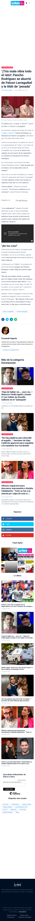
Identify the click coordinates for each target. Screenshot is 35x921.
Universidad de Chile (21, 807)
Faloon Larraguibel (8, 311)
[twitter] (7, 319)
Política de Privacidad (24, 917)
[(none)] (5, 330)
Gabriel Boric (15, 804)
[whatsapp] (15, 319)
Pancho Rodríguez (22, 311)
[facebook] (2, 319)
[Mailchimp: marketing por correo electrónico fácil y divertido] (15, 794)
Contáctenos (11, 917)
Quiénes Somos (12, 915)
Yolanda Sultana (7, 807)
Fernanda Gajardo (7, 90)
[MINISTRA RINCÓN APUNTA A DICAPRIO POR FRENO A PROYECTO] (23, 560)
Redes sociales (26, 804)
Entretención (8, 362)
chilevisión (13, 809)
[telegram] (11, 319)
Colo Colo (5, 804)
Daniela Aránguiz (7, 812)
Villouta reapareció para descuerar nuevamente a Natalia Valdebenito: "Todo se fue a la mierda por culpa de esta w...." (17, 489)
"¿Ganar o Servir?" (7, 133)
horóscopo (23, 809)
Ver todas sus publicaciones (11, 350)
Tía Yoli (5, 809)
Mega (17, 812)
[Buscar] (29, 3)
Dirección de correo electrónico (12, 782)
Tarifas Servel (24, 915)
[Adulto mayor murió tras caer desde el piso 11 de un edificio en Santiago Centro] (17, 654)
